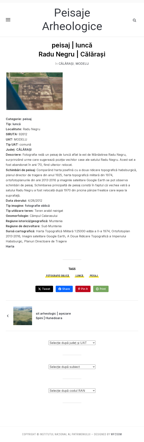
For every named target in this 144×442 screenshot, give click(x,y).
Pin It (84, 288)
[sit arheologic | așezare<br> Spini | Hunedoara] (22, 315)
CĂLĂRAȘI (66, 63)
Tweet (46, 288)
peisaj (27, 119)
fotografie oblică (37, 205)
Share (66, 288)
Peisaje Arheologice (72, 19)
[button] (8, 19)
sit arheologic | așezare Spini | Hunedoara (53, 316)
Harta (10, 246)
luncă (17, 124)
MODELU (82, 63)
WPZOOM (116, 434)
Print (103, 288)
